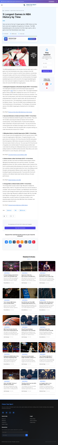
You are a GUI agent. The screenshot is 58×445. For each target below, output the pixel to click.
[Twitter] (51, 84)
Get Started (51, 1)
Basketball (7, 10)
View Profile (32, 38)
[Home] (3, 10)
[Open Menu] (1, 5)
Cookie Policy (32, 422)
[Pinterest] (46, 88)
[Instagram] (46, 84)
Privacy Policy (32, 418)
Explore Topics (5, 424)
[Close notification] (56, 1)
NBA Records (22, 210)
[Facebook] (42, 84)
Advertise (4, 420)
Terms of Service (33, 420)
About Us (4, 418)
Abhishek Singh (12, 38)
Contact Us (4, 422)
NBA (15, 210)
